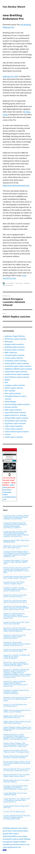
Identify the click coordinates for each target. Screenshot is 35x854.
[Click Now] (9, 464)
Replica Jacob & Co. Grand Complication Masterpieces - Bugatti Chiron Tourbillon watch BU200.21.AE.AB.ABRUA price (16, 737)
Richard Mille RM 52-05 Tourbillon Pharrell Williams (17, 781)
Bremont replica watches (14, 350)
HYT (6, 383)
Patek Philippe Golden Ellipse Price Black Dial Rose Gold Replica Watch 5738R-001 (17, 728)
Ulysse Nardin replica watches (17, 432)
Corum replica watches (14, 358)
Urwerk (8, 434)
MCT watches (10, 391)
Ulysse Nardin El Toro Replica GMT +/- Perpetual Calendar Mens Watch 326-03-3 (17, 800)
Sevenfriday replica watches (16, 421)
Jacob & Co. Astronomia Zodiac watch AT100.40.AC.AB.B (15, 650)
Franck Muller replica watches (17, 363)
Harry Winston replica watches (17, 377)
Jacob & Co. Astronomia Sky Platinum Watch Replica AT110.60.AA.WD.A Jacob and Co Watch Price (16, 616)
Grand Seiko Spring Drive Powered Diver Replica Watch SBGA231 (17, 577)
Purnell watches (11, 407)
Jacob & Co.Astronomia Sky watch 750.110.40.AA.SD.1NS (17, 623)
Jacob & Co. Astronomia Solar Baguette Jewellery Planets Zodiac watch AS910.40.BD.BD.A (17, 629)
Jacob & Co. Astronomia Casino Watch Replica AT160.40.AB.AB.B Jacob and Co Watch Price (16, 607)
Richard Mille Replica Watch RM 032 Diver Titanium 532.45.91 (16, 757)
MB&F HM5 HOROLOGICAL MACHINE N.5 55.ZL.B (14, 717)
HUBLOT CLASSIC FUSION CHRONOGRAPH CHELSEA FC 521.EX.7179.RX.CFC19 (15, 589)
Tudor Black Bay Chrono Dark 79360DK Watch (15, 794)
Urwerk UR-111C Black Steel (14, 812)
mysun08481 (10, 283)
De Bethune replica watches (16, 361)
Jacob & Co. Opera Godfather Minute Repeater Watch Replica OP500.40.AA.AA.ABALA (16, 664)
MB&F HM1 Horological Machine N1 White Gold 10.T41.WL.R (17, 711)
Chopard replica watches (14, 355)
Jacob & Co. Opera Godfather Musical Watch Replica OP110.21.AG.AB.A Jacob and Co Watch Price (16, 684)
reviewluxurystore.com (20, 844)
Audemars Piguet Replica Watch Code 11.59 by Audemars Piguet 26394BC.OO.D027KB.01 (16, 517)
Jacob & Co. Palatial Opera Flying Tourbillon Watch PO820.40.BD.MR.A (16, 691)
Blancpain (9, 342)
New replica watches (13, 393)
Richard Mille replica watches (16, 418)
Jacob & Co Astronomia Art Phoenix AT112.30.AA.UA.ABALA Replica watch (17, 699)
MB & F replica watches (14, 388)
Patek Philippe (10, 402)
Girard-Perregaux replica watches (18, 366)
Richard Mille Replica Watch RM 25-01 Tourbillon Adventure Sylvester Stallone (17, 763)
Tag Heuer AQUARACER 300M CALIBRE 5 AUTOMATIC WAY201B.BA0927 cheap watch (16, 787)
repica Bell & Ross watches (15, 413)
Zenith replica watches (14, 437)
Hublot (7, 380)
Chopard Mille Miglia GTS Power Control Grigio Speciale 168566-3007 (16, 562)
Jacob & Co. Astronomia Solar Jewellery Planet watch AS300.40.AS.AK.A (15, 636)
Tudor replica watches (13, 426)
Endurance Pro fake (10, 76)
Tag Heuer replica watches (15, 423)
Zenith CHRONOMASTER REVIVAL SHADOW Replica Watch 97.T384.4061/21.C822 (17, 817)
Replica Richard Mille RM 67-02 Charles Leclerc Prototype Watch (16, 751)
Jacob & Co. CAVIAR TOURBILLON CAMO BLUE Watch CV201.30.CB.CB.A (17, 656)
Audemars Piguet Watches (15, 336)
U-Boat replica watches (14, 429)
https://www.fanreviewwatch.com (16, 185)
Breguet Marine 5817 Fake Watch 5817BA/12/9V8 (17, 541)
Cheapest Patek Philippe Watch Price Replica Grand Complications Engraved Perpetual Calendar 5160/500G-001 (17, 554)
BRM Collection (11, 353)
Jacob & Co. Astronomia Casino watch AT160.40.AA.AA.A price (15, 601)
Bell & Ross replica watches (15, 339)
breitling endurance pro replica (15, 828)
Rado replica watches (13, 410)
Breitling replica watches (15, 347)
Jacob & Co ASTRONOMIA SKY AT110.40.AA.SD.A (15, 705)
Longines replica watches (15, 385)
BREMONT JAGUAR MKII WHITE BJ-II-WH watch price (16, 547)
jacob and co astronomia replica (7, 492)
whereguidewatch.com (12, 847)
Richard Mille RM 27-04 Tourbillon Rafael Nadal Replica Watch (17, 775)
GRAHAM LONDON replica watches (18, 369)
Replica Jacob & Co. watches (15, 415)
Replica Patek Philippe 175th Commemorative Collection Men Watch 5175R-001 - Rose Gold (16, 744)
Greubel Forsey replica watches (17, 374)
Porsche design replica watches (17, 404)
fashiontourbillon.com (12, 836)
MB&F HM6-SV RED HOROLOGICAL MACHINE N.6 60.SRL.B (17, 722)
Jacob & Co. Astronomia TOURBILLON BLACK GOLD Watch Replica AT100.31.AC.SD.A (17, 643)
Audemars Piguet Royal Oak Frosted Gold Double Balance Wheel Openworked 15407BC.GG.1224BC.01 (15, 525)
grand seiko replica (11, 834)
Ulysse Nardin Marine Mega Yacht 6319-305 (16, 807)
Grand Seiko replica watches (16, 372)
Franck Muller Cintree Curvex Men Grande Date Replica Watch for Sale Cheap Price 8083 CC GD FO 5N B (17, 570)
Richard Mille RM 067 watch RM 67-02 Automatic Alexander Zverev (17, 769)
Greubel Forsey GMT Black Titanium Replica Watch (14, 583)
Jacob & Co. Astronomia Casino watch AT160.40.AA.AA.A (15, 596)
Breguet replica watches (14, 344)
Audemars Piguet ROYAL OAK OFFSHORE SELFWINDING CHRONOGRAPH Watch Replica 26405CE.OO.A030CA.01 (16, 534)
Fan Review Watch (14, 6)
